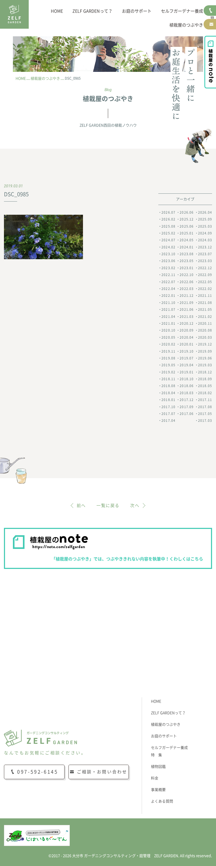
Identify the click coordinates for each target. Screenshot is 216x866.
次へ (134, 505)
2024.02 (168, 247)
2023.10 (168, 254)
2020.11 (205, 323)
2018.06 (187, 385)
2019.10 (187, 351)
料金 (154, 778)
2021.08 (205, 302)
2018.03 (187, 392)
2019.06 (205, 358)
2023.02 (168, 267)
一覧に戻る (108, 505)
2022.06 (187, 281)
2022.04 (168, 288)
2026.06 (187, 212)
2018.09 (205, 379)
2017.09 (187, 406)
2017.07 (168, 413)
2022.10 (187, 274)
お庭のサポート (136, 11)
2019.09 (205, 351)
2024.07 (168, 240)
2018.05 (205, 385)
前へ (81, 505)
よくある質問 (162, 801)
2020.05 (168, 337)
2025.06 (187, 226)
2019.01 (187, 372)
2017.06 (187, 413)
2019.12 (205, 344)
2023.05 (187, 260)
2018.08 (168, 385)
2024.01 (187, 247)
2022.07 (168, 281)
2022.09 (205, 274)
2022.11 (168, 274)
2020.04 (187, 337)
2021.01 (168, 323)
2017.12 (187, 399)
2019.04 (187, 365)
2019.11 (168, 351)
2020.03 (205, 337)
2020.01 (187, 344)
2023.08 (187, 254)
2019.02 (168, 372)
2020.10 (168, 330)
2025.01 (187, 233)
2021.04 (168, 316)
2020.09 (187, 330)
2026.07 (168, 212)
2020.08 (205, 330)
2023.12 (205, 247)
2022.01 (168, 295)
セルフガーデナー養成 (182, 11)
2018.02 (205, 392)
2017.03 (205, 420)
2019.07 (187, 358)
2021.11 (205, 295)
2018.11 (168, 379)
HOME (57, 11)
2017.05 (205, 413)
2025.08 (168, 226)
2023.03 (205, 260)
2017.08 (205, 406)
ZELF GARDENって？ (92, 11)
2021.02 (205, 316)
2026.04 (205, 212)
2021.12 (187, 295)
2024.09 (205, 233)
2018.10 (187, 379)
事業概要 (158, 790)
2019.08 (168, 358)
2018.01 (168, 399)
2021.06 (187, 309)
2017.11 (205, 399)
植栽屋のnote (210, 62)
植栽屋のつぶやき (186, 25)
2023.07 (205, 254)
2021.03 (187, 316)
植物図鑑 (158, 766)
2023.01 (187, 267)
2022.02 (205, 288)
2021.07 (168, 309)
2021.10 (168, 302)
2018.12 (205, 372)
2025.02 (168, 233)
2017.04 (168, 420)
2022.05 (205, 281)
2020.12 (187, 323)
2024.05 (187, 240)
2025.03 (205, 226)
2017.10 (168, 406)
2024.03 (205, 240)
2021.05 (205, 309)
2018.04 (168, 392)
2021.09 (187, 302)
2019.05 (168, 365)
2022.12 (205, 267)
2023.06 (168, 260)
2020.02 (168, 344)
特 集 (156, 755)
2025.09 (205, 219)
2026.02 (168, 219)
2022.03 (187, 288)
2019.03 (205, 365)
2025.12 (187, 219)
